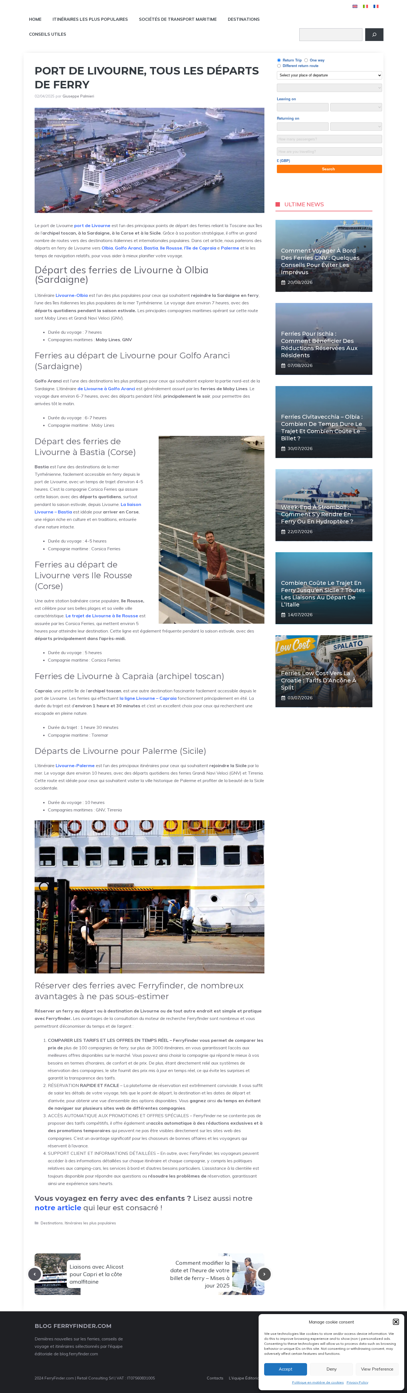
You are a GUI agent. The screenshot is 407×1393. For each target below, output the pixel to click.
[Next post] (264, 1274)
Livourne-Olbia (72, 295)
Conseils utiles (47, 34)
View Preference (377, 1369)
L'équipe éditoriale (245, 1378)
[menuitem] (355, 6)
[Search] (374, 34)
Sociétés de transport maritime (178, 19)
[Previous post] (34, 1274)
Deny (331, 1369)
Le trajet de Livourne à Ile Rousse (102, 615)
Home (35, 19)
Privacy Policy (357, 1382)
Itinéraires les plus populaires (90, 19)
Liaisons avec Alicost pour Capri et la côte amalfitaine (96, 1274)
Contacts (215, 1378)
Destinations (244, 19)
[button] (396, 1322)
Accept (285, 1369)
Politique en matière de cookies (318, 1382)
